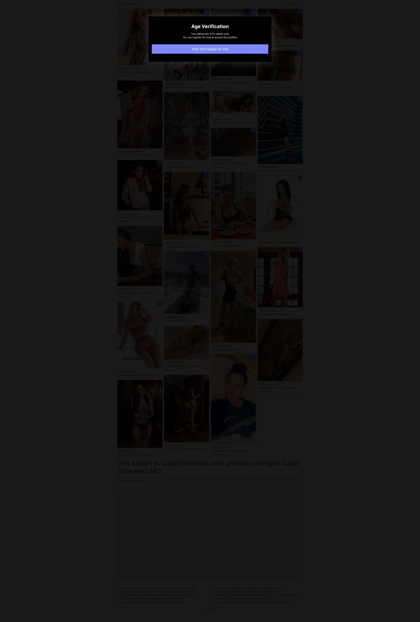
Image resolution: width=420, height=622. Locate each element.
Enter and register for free (210, 49)
